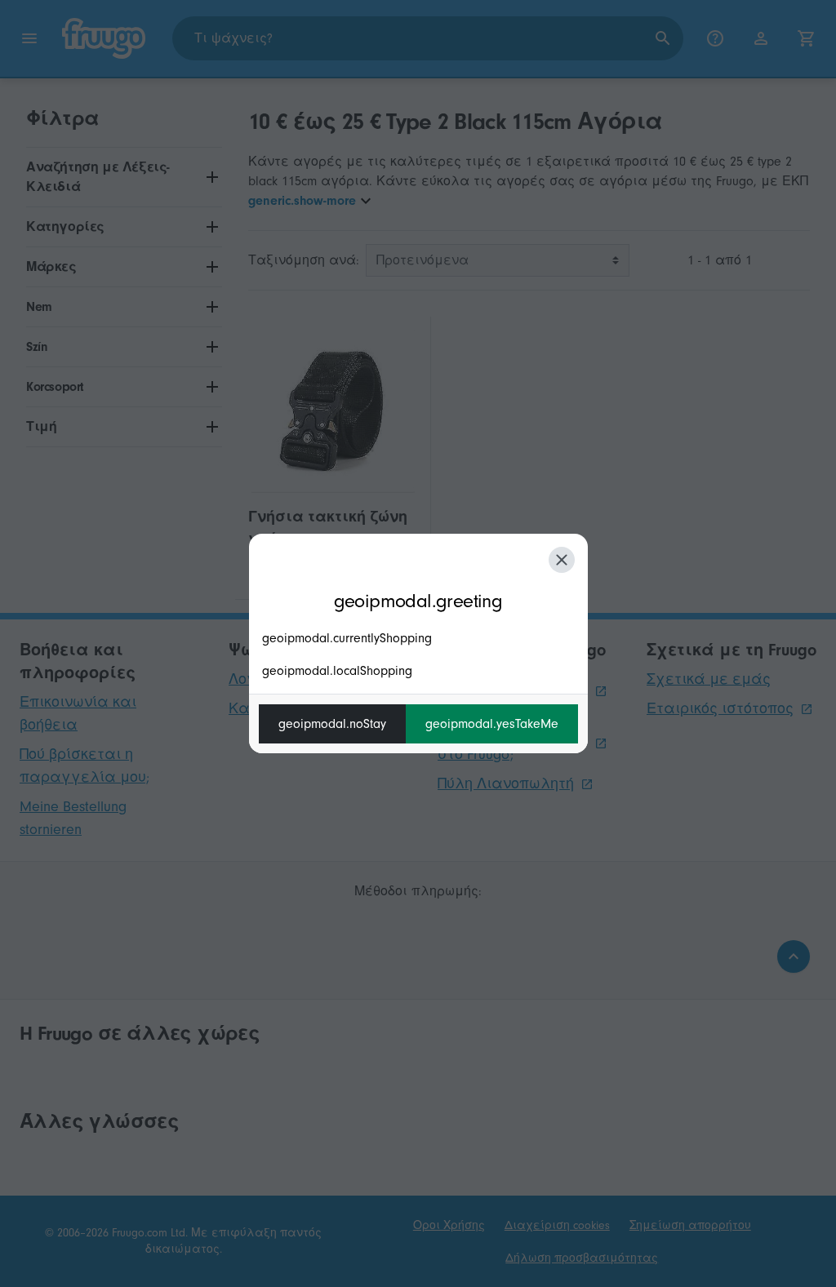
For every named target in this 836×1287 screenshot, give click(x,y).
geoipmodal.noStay (332, 724)
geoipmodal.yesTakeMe (491, 724)
